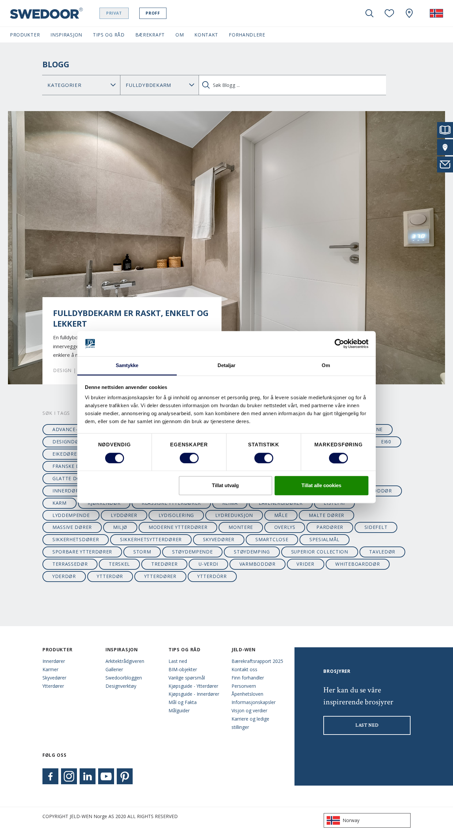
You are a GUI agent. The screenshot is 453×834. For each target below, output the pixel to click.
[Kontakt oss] (445, 164)
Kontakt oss (244, 669)
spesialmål (324, 539)
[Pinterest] (125, 776)
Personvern (243, 686)
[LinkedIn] (88, 776)
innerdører (68, 490)
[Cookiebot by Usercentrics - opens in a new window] (339, 344)
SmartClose (271, 539)
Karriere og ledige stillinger (250, 723)
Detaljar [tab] (227, 365)
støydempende (192, 551)
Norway (351, 820)
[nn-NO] (436, 13)
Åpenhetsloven (247, 694)
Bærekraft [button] (150, 35)
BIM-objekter (182, 669)
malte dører (326, 515)
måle (281, 515)
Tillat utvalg (225, 485)
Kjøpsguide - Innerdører (193, 694)
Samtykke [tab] (127, 365)
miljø (120, 527)
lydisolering (176, 515)
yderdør (64, 576)
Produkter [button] (25, 35)
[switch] (189, 458)
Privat (114, 13)
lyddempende (71, 515)
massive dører (72, 527)
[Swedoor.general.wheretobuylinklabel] (409, 13)
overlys (284, 527)
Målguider (179, 710)
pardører (329, 527)
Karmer (50, 669)
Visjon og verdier (249, 710)
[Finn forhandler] (445, 147)
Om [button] (179, 35)
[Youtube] (106, 776)
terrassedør (70, 564)
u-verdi (208, 564)
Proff (153, 13)
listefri (334, 503)
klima (229, 503)
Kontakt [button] (206, 35)
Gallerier (114, 669)
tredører (164, 564)
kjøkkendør (104, 503)
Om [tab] (326, 365)
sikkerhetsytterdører (151, 539)
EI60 (386, 441)
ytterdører (160, 576)
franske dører (72, 466)
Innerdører (53, 661)
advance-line (70, 429)
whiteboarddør (357, 564)
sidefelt (376, 527)
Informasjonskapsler (253, 702)
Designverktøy (120, 686)
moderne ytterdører (178, 527)
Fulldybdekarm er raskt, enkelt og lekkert (131, 318)
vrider (305, 564)
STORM (142, 551)
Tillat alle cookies (321, 485)
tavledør (382, 551)
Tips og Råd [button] (109, 35)
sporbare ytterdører (82, 551)
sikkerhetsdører (75, 539)
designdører (70, 441)
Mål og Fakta (182, 702)
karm (59, 503)
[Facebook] (50, 776)
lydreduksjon (234, 515)
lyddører (124, 515)
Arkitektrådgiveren (124, 661)
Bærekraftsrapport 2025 (257, 661)
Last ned (177, 661)
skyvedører (218, 539)
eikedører (66, 454)
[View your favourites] (389, 13)
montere (240, 527)
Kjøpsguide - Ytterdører (193, 686)
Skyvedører (54, 677)
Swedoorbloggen (123, 677)
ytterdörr (212, 576)
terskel (119, 564)
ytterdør (110, 576)
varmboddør (257, 564)
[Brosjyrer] (445, 130)
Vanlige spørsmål (186, 677)
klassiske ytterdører (171, 503)
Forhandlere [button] (247, 35)
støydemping (252, 551)
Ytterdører (53, 686)
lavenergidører (281, 503)
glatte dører (71, 478)
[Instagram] (69, 776)
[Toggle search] (369, 13)
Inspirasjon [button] (66, 35)
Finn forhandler (247, 677)
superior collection (319, 551)
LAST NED (367, 725)
